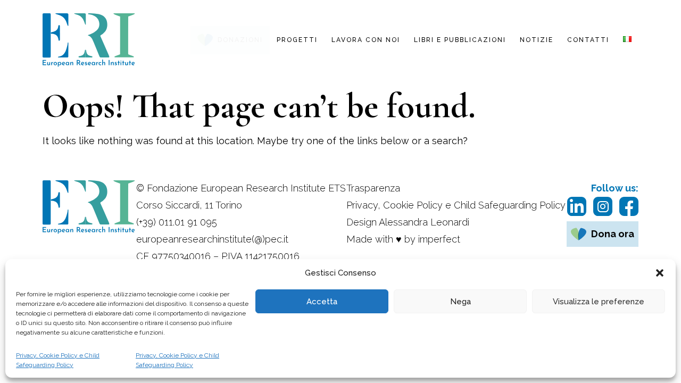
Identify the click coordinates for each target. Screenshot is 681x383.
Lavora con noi (365, 40)
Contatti (588, 40)
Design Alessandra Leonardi (407, 222)
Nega (460, 301)
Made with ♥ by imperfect (403, 239)
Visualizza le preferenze (598, 301)
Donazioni (240, 40)
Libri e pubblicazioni (460, 40)
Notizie (536, 40)
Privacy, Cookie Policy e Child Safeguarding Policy (57, 360)
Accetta (321, 301)
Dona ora (612, 233)
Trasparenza (373, 188)
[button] (659, 273)
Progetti (297, 40)
